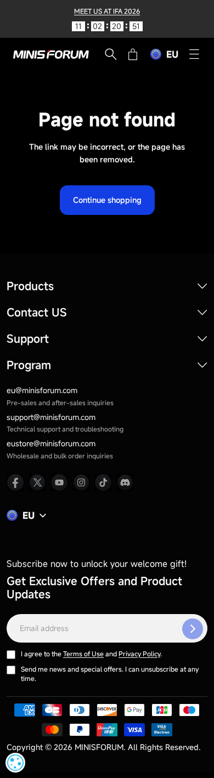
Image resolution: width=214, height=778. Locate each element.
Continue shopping (107, 200)
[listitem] (15, 482)
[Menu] (194, 54)
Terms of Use (83, 653)
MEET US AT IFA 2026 (107, 11)
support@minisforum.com (51, 417)
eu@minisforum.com (42, 390)
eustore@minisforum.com (51, 443)
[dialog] (15, 763)
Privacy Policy (139, 653)
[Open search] (111, 54)
